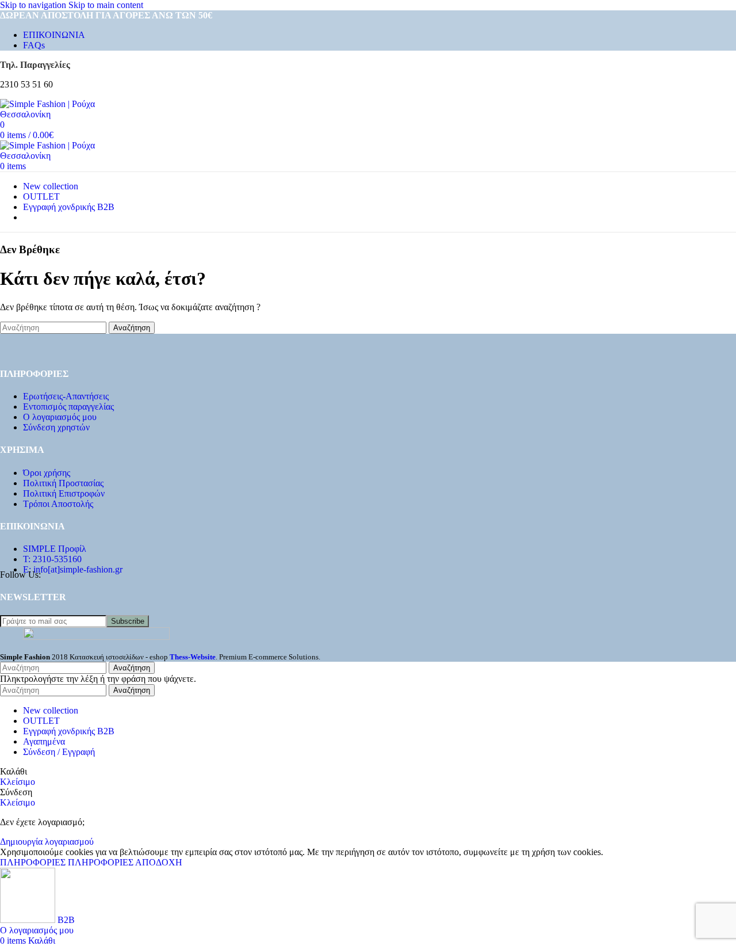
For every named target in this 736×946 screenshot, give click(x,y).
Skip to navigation (34, 5)
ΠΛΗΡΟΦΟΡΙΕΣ (66, 862)
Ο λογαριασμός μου (60, 417)
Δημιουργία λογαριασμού (47, 841)
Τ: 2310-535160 (52, 559)
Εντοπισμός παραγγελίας (68, 406)
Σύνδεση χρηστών (56, 427)
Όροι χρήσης (46, 473)
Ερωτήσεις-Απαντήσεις (66, 396)
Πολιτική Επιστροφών (64, 493)
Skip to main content (105, 5)
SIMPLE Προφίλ (54, 549)
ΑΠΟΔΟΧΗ (158, 862)
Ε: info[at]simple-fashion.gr (72, 569)
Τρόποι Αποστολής (58, 504)
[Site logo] (63, 114)
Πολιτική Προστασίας (63, 483)
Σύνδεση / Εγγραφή (59, 752)
